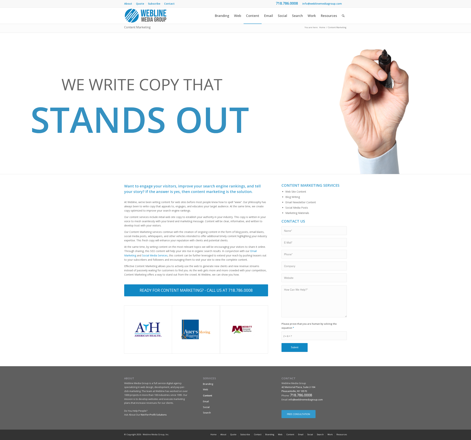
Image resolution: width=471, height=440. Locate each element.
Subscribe (154, 3)
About (128, 3)
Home (322, 27)
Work (330, 434)
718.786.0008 (287, 3)
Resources (342, 434)
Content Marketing (137, 27)
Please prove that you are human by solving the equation (309, 326)
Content (207, 395)
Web (205, 389)
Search (207, 412)
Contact (169, 3)
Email (206, 401)
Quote (140, 3)
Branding (208, 384)
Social (206, 407)
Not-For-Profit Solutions (154, 414)
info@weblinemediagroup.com (322, 3)
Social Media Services (155, 255)
